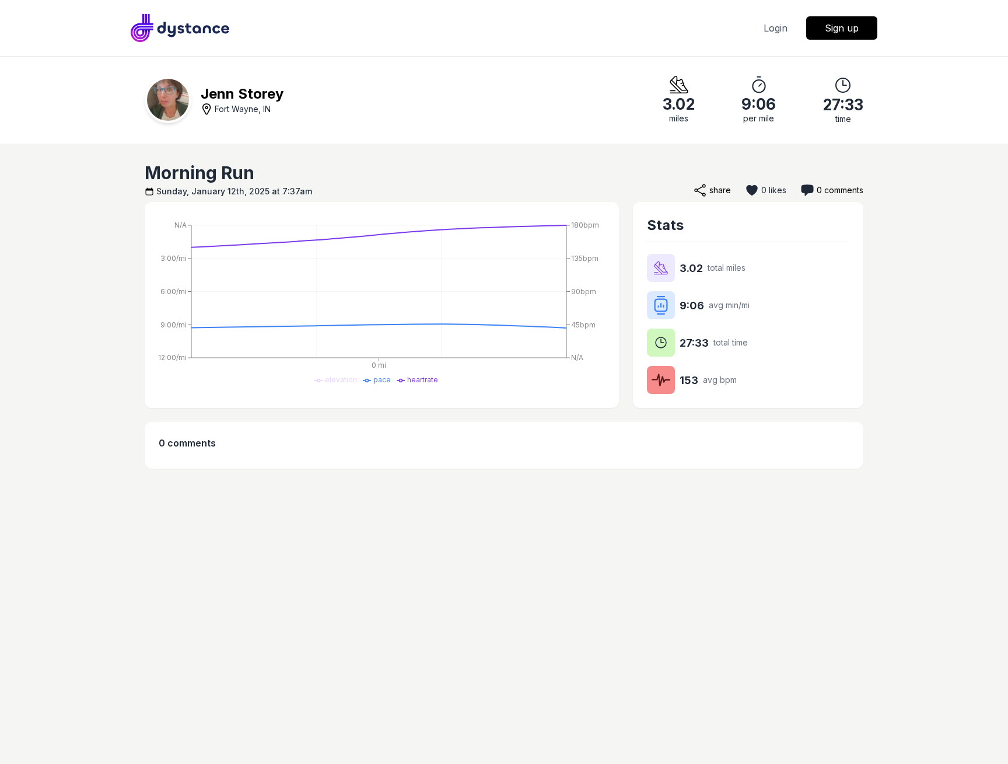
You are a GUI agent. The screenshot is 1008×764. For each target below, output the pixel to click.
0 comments (840, 190)
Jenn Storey (242, 93)
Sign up (842, 28)
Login (776, 28)
